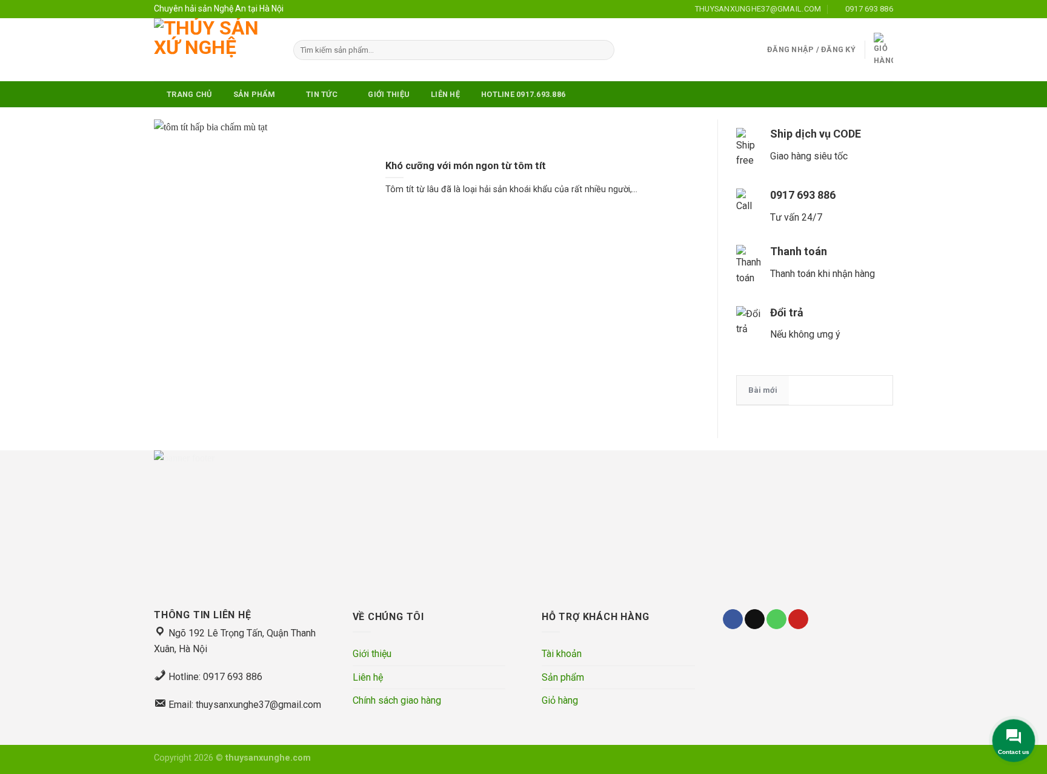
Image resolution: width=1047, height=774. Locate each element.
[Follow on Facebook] (733, 619)
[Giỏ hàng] (883, 50)
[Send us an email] (755, 619)
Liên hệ (368, 677)
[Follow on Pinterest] (798, 619)
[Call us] (776, 619)
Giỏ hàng (560, 700)
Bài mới (762, 390)
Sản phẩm (563, 677)
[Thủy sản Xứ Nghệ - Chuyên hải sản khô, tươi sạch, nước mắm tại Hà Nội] (214, 49)
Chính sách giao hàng (397, 700)
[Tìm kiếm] (603, 50)
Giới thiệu (372, 653)
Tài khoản (562, 653)
